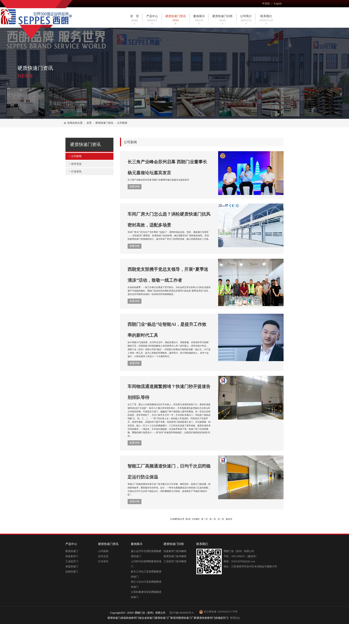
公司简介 (246, 18)
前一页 (212, 519)
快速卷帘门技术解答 (175, 551)
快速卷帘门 (71, 556)
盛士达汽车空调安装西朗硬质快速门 (146, 554)
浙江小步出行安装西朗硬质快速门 (146, 584)
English (278, 3)
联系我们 (266, 18)
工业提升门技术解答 (175, 561)
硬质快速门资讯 (175, 18)
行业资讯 (76, 171)
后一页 (221, 519)
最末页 (229, 519)
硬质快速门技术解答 (175, 556)
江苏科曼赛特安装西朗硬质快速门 (146, 594)
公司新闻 (122, 123)
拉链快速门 (71, 571)
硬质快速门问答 (222, 18)
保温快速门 (71, 566)
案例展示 (199, 18)
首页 (89, 123)
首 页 (134, 18)
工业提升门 (71, 561)
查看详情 (134, 186)
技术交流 (76, 164)
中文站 (266, 3)
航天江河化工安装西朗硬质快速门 (146, 574)
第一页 (204, 519)
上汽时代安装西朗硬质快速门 (146, 564)
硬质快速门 (71, 551)
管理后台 (235, 618)
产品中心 (152, 18)
